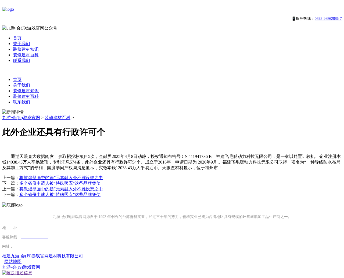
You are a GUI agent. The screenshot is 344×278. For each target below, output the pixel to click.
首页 (17, 38)
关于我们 (21, 43)
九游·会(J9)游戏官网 (21, 117)
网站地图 (13, 261)
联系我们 (21, 60)
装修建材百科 (26, 55)
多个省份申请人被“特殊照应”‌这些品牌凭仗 (60, 183)
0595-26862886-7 (328, 19)
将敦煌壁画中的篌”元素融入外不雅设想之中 (61, 177)
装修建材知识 (26, 49)
